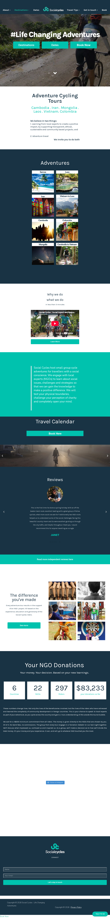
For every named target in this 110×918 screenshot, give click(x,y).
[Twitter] (50, 862)
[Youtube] (64, 862)
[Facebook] (45, 862)
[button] (26, 45)
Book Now (83, 45)
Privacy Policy (76, 907)
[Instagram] (55, 862)
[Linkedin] (59, 862)
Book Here (55, 433)
